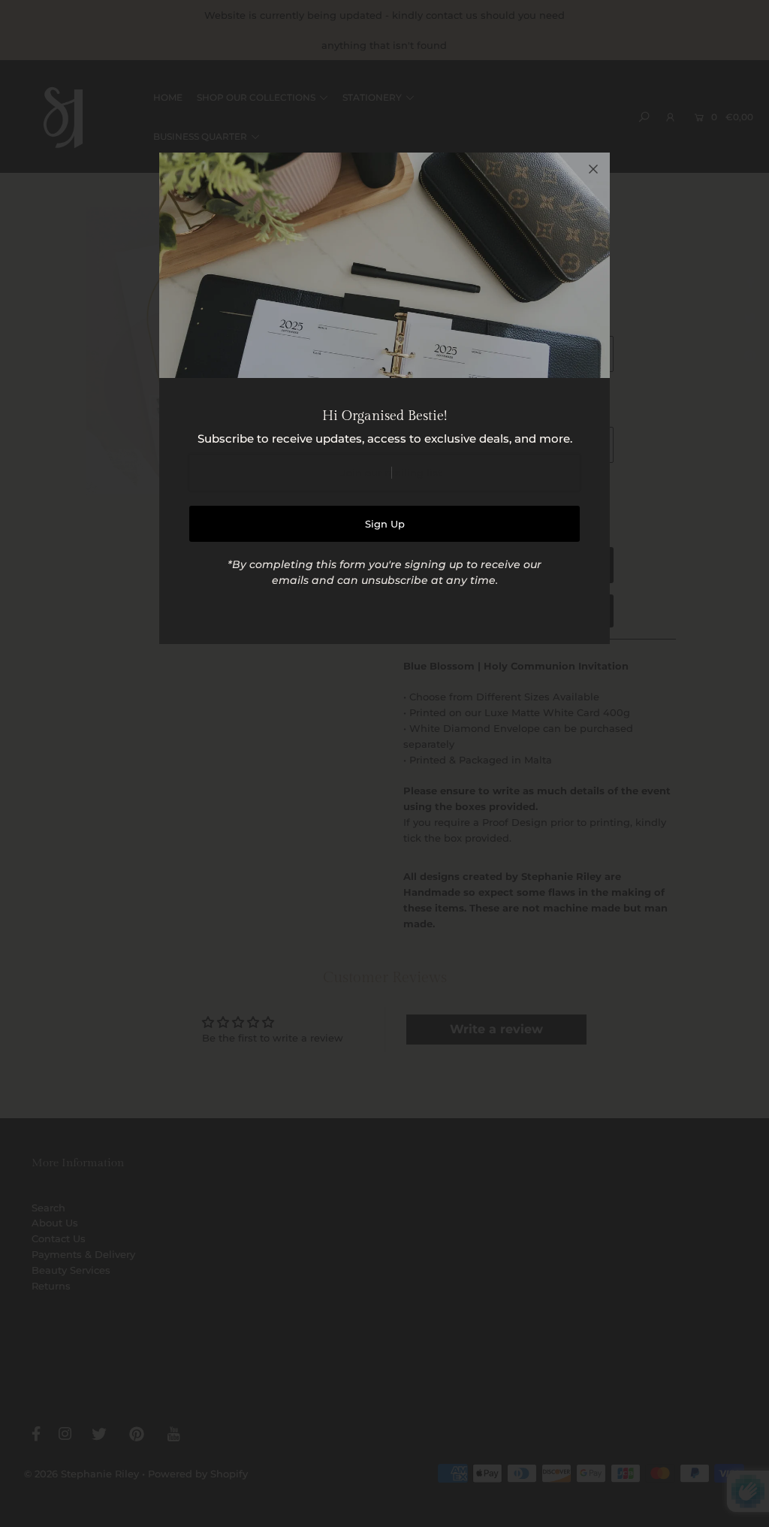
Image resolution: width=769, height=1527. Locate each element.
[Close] (593, 169)
